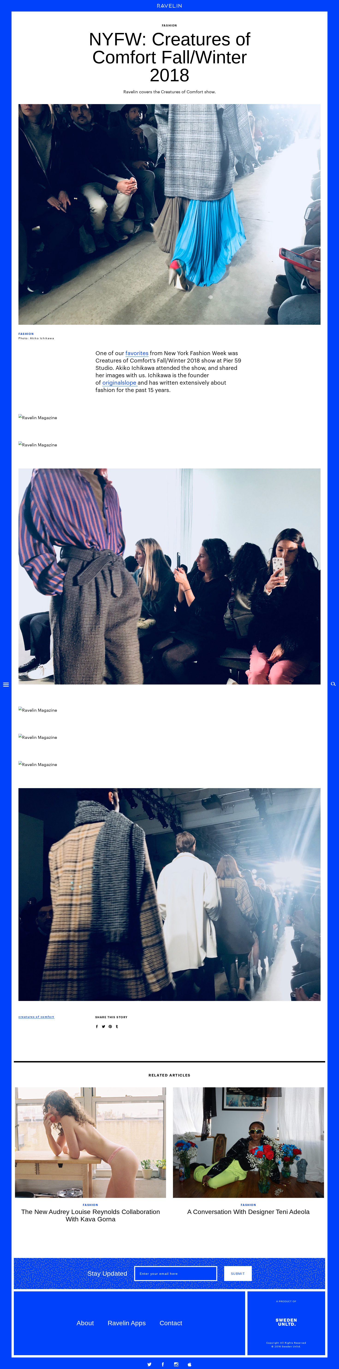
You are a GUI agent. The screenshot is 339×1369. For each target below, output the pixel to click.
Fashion (26, 334)
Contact (171, 1323)
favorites (137, 353)
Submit (238, 1273)
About (85, 1323)
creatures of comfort (36, 1016)
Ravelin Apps (127, 1323)
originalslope (120, 382)
